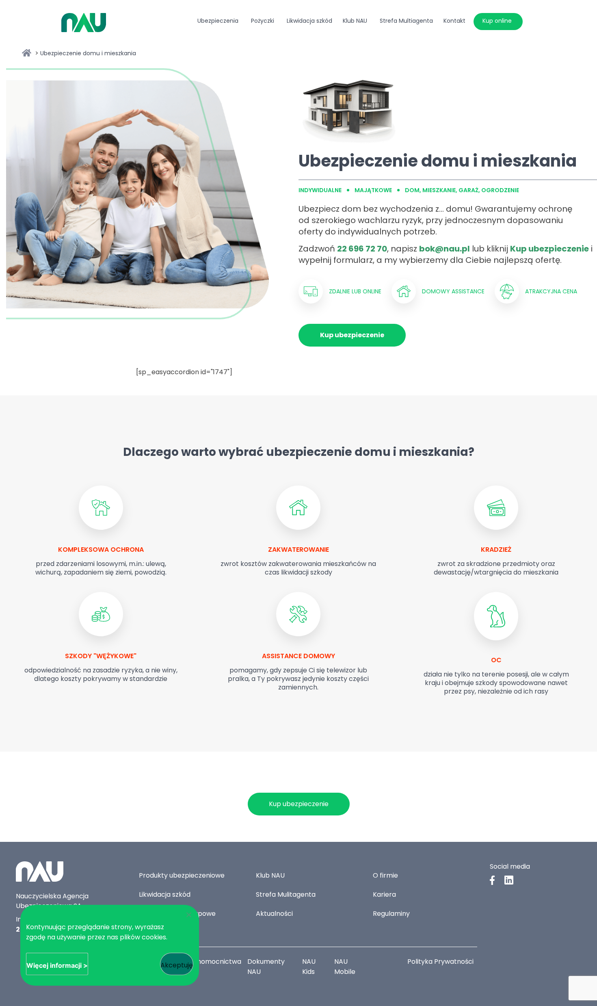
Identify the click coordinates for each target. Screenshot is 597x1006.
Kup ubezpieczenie (352, 335)
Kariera (384, 894)
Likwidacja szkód (164, 894)
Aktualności (274, 913)
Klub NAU (270, 875)
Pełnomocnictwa (214, 961)
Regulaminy (391, 913)
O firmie (385, 875)
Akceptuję (176, 965)
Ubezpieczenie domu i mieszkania (88, 53)
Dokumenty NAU (266, 966)
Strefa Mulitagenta (286, 894)
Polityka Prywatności (440, 961)
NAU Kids (309, 966)
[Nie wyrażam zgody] (188, 915)
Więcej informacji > (57, 965)
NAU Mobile (344, 966)
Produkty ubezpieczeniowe (182, 875)
